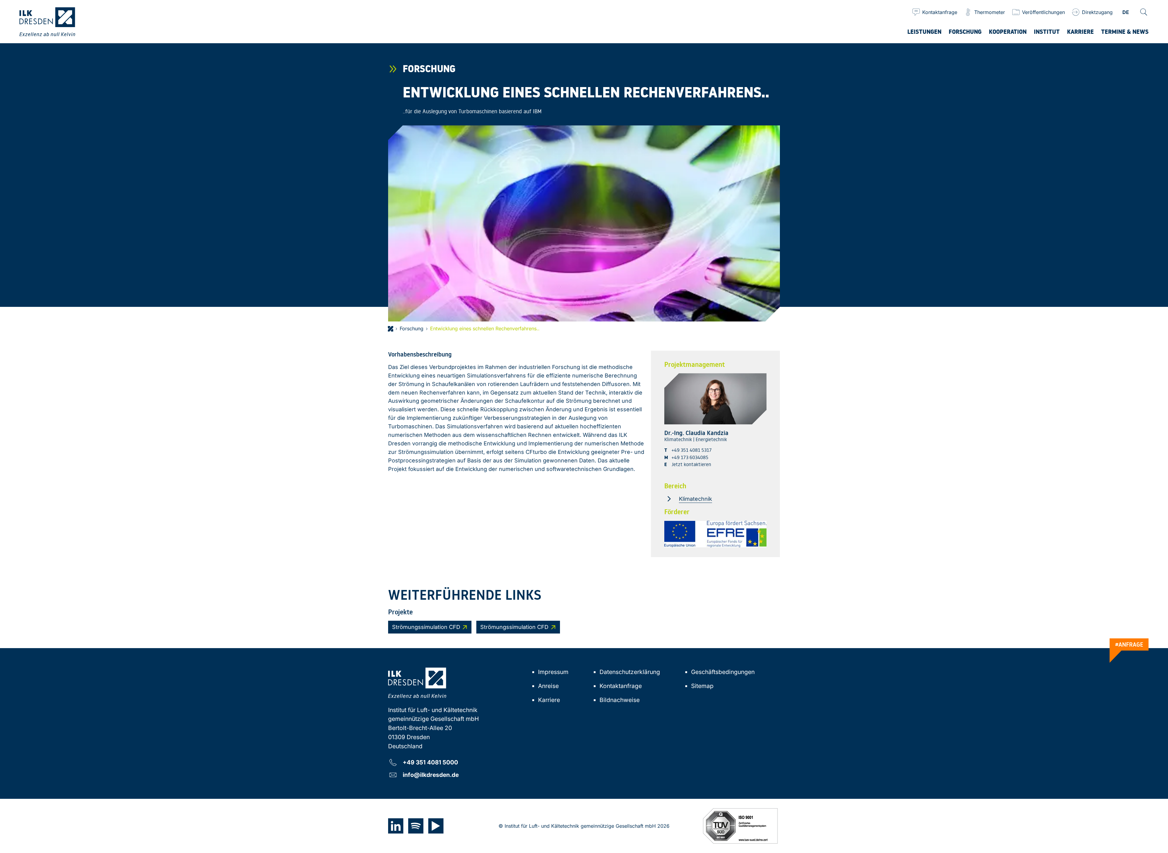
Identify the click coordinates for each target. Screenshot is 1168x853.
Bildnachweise (620, 700)
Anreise (548, 686)
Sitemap (702, 686)
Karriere (549, 700)
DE (1125, 12)
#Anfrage (1129, 644)
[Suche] (1144, 12)
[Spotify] (415, 826)
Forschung (411, 328)
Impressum (553, 672)
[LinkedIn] (395, 826)
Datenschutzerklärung (630, 672)
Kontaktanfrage (621, 686)
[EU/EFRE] (715, 534)
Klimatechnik (695, 499)
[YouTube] (435, 826)
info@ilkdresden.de (431, 774)
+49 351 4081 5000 (430, 762)
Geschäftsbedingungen (723, 672)
